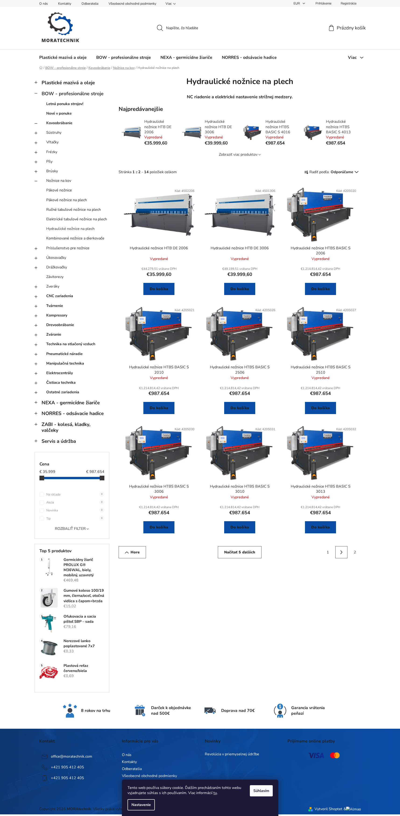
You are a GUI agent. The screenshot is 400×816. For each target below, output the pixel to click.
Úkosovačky (56, 257)
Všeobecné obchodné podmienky (132, 3)
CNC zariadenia (59, 296)
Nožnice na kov (58, 180)
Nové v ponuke (59, 113)
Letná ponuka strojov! (64, 103)
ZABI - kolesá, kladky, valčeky (66, 427)
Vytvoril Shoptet (328, 809)
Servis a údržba (59, 441)
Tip (74, 518)
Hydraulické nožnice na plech (70, 228)
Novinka (74, 510)
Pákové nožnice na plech (66, 200)
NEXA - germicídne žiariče (71, 402)
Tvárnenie (54, 305)
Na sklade (74, 494)
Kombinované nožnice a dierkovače (75, 238)
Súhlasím (261, 790)
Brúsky (52, 171)
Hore (135, 552)
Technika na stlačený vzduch (70, 344)
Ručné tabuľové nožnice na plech (73, 209)
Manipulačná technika (65, 363)
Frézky (51, 152)
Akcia (74, 502)
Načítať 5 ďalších (239, 552)
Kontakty (64, 3)
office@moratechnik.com (71, 756)
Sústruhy (53, 132)
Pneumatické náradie (64, 353)
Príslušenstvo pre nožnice (67, 248)
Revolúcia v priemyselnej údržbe (232, 754)
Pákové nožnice (59, 190)
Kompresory (56, 315)
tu (215, 792)
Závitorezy (55, 276)
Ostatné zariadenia (62, 392)
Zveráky (52, 286)
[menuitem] (63, 57)
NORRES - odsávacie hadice (73, 413)
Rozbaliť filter (70, 528)
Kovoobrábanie (59, 123)
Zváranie (53, 334)
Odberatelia (89, 3)
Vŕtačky (52, 142)
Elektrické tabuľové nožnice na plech (76, 219)
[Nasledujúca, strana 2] (341, 552)
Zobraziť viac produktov (238, 154)
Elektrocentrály (59, 373)
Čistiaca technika (61, 382)
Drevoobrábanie (60, 324)
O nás (43, 3)
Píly (49, 161)
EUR (297, 3)
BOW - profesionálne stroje (72, 93)
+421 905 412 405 (67, 767)
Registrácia (348, 3)
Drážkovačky (56, 267)
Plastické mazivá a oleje (68, 82)
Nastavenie (141, 804)
